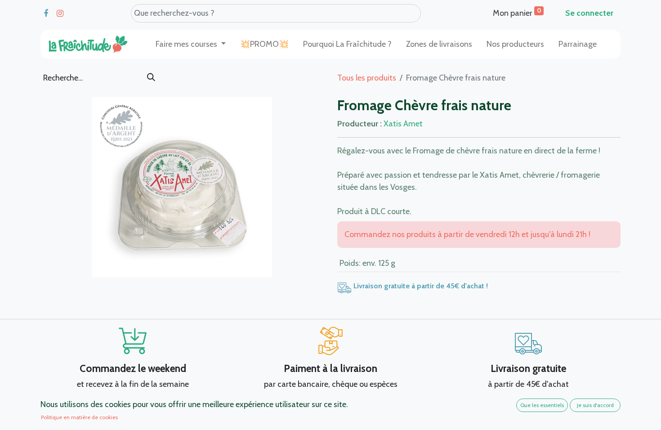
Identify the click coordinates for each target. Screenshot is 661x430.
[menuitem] (264, 44)
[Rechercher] (151, 77)
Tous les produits (366, 78)
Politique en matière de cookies (79, 417)
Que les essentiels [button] (542, 405)
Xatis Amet (403, 124)
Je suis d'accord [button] (595, 405)
